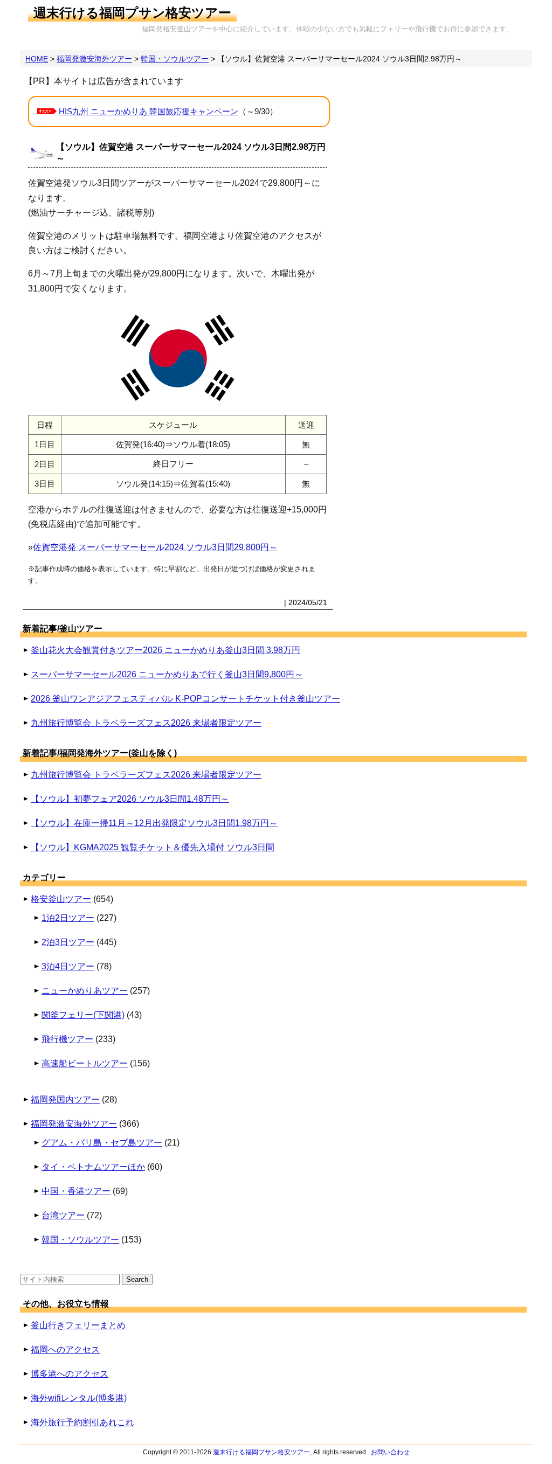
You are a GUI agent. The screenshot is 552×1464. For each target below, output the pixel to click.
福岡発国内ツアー (65, 1099)
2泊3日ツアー (68, 942)
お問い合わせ (390, 1452)
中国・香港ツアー (76, 1191)
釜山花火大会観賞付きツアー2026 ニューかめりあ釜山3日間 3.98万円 (165, 650)
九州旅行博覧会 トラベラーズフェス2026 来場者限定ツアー (146, 722)
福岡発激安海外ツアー (74, 1123)
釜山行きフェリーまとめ (78, 1325)
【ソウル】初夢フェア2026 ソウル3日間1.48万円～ (130, 798)
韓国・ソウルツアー (80, 1239)
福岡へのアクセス (65, 1349)
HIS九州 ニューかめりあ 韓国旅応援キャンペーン (148, 111)
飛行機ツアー (67, 1039)
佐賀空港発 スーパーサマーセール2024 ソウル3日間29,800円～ (155, 547)
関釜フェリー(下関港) (83, 1014)
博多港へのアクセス (69, 1373)
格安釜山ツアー (61, 899)
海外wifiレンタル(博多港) (79, 1398)
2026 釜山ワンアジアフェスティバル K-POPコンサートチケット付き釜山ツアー (185, 698)
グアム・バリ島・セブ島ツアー (102, 1142)
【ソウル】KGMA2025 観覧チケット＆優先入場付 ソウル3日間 (152, 847)
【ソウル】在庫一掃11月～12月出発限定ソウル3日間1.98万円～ (154, 823)
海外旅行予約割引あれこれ (82, 1422)
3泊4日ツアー (68, 966)
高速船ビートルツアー (85, 1063)
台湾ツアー (63, 1215)
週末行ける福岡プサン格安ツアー (132, 12)
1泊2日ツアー (68, 917)
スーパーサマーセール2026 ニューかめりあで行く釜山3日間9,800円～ (167, 674)
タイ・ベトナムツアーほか (93, 1166)
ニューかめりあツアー (85, 990)
